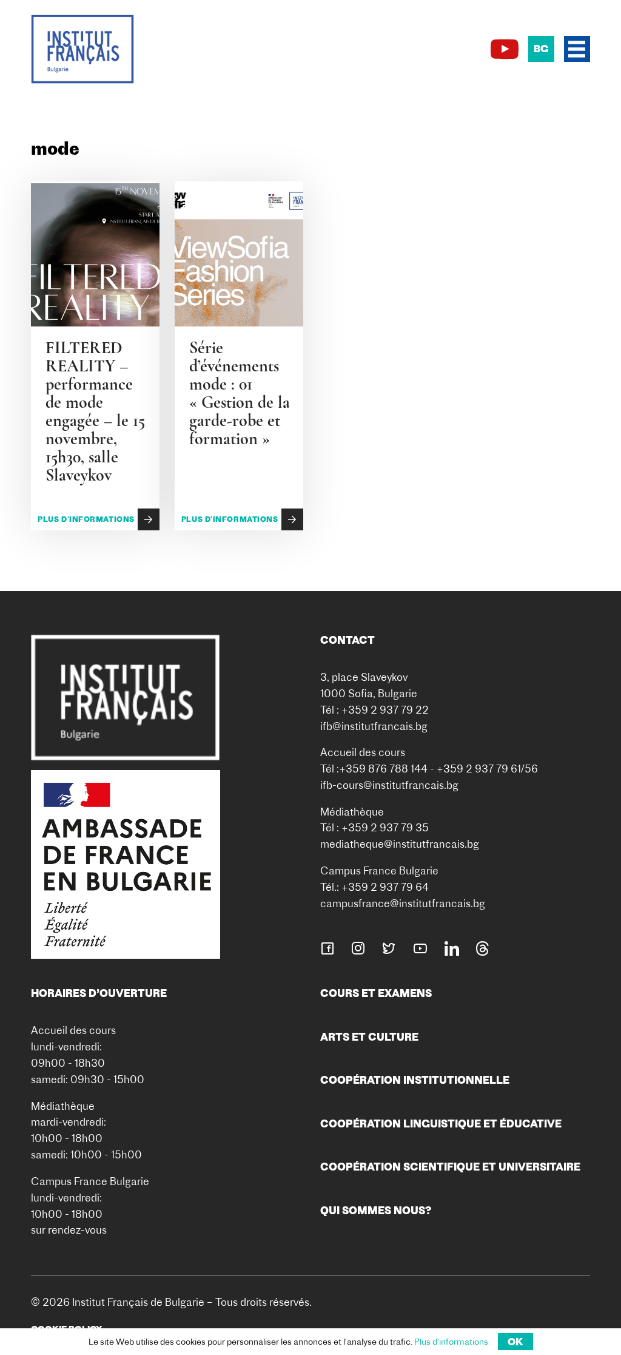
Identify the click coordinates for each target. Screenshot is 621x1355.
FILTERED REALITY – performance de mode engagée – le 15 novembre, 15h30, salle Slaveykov (95, 411)
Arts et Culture (369, 1036)
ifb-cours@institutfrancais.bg (389, 785)
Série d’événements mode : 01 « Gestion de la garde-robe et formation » (239, 393)
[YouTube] (505, 49)
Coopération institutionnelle (414, 1079)
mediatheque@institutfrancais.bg (399, 843)
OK (515, 1342)
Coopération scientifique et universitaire (450, 1166)
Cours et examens (376, 993)
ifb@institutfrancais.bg (374, 726)
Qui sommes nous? (376, 1210)
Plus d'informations (86, 519)
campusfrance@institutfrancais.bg (402, 903)
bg (541, 48)
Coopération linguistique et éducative (441, 1123)
